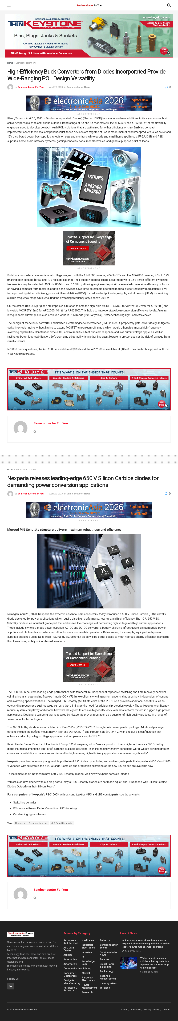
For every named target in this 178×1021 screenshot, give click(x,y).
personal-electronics (88, 979)
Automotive (70, 964)
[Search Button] (169, 5)
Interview (87, 952)
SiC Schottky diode (61, 823)
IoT (84, 956)
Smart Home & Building (107, 965)
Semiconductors (38, 823)
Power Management (89, 986)
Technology (107, 971)
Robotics (105, 940)
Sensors (105, 959)
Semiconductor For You (31, 87)
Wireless (105, 987)
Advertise (135, 1009)
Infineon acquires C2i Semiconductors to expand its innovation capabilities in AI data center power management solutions (146, 943)
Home (10, 63)
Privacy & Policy (151, 1009)
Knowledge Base (88, 962)
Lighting (86, 968)
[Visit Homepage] (89, 5)
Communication (72, 968)
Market (86, 973)
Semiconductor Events (109, 946)
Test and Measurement (108, 977)
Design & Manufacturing (71, 982)
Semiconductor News (26, 63)
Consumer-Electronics (70, 974)
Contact (167, 1009)
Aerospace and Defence (70, 941)
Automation (70, 959)
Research (87, 992)
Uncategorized (108, 983)
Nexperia (20, 823)
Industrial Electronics (88, 946)
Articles (67, 955)
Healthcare (88, 940)
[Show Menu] (9, 5)
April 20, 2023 (56, 87)
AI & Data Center (68, 949)
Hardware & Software (70, 989)
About (124, 1009)
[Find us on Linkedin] (10, 986)
